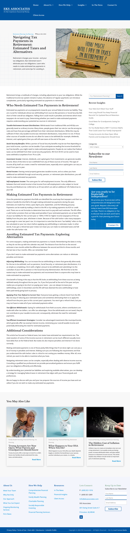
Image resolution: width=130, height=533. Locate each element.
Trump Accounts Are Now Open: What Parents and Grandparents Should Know (23, 448)
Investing (103, 440)
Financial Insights (60, 494)
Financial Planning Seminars (39, 512)
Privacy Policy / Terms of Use (16, 530)
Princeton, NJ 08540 (87, 512)
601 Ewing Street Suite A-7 (89, 508)
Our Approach (8, 499)
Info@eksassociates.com (89, 499)
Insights (81, 5)
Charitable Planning (36, 501)
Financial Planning (28, 440)
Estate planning (53, 440)
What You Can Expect (11, 503)
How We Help (64, 5)
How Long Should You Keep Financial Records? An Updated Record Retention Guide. (104, 115)
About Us (47, 5)
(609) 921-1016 (87, 490)
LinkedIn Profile (51, 530)
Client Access (38, 15)
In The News (97, 5)
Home (35, 5)
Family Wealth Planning (16, 440)
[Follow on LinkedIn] (81, 517)
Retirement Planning (19, 34)
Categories (93, 144)
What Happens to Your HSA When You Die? (63, 447)
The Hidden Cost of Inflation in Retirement (104, 444)
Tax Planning (29, 34)
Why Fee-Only (8, 495)
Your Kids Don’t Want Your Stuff (101, 109)
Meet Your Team (9, 491)
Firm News (7, 514)
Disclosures (40, 530)
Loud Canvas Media (120, 530)
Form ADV (31, 530)
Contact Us (112, 5)
